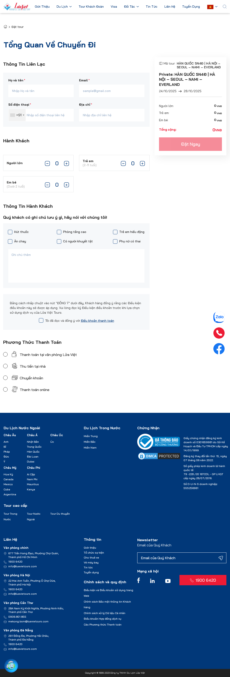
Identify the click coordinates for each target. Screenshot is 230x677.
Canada (8, 479)
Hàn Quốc (33, 451)
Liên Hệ (169, 7)
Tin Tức (151, 7)
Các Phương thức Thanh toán (103, 624)
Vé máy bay (91, 562)
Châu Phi (33, 467)
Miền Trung (91, 436)
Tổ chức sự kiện (94, 552)
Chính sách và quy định (105, 582)
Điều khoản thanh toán (97, 321)
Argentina (10, 494)
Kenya (31, 489)
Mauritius (33, 484)
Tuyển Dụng (191, 7)
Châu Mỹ (10, 467)
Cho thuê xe (91, 557)
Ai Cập (31, 474)
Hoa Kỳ (8, 474)
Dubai (30, 461)
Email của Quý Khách (154, 545)
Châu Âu (10, 435)
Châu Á (32, 435)
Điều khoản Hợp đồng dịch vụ (102, 618)
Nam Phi (32, 479)
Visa (114, 7)
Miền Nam (90, 447)
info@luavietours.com (22, 566)
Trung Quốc (34, 446)
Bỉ (5, 446)
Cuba (7, 489)
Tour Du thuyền (60, 513)
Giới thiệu (90, 547)
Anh (6, 441)
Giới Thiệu (42, 7)
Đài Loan (32, 456)
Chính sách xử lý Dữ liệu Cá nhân (104, 613)
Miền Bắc (89, 441)
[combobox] (17, 115)
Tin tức (88, 567)
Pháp (7, 451)
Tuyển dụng (91, 572)
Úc (52, 441)
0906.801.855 (17, 616)
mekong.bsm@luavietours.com (28, 621)
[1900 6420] (219, 333)
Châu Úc (56, 435)
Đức (6, 456)
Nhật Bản (33, 441)
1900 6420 (15, 561)
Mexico (8, 484)
